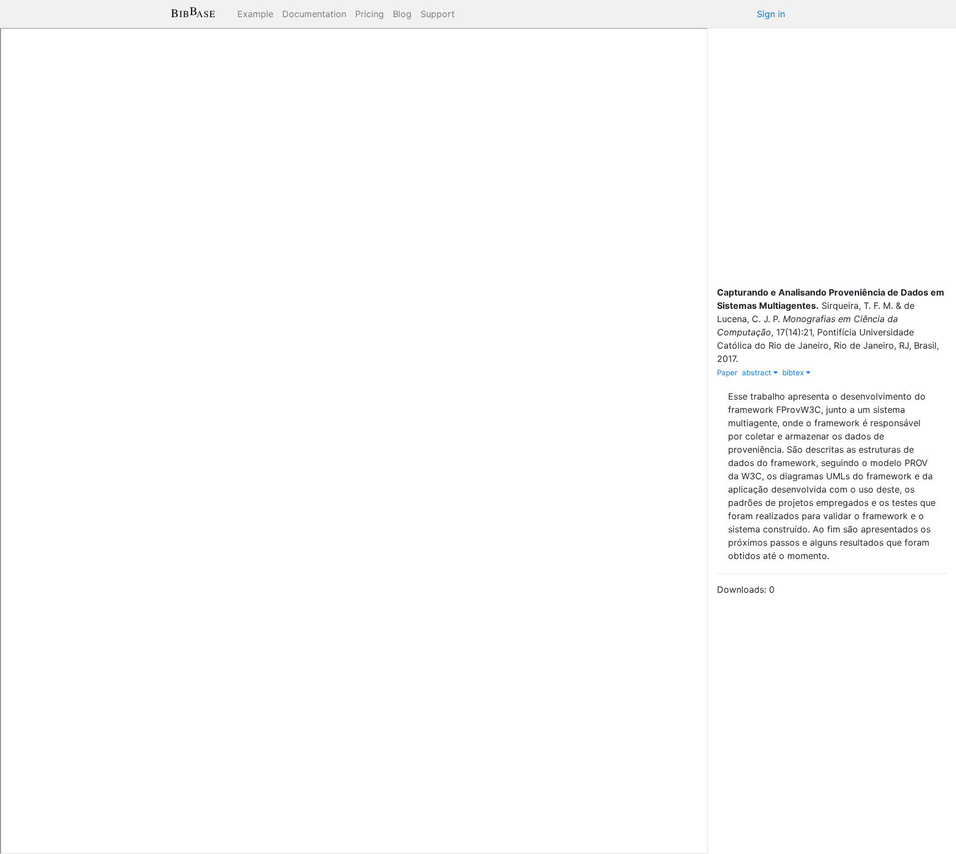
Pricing (369, 13)
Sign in (771, 13)
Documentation (314, 13)
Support (437, 13)
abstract (757, 372)
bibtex (794, 372)
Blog (402, 13)
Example (255, 13)
